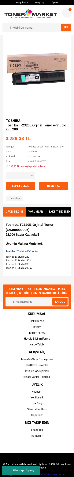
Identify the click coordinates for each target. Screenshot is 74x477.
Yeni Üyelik (37, 397)
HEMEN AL (53, 185)
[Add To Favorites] (53, 175)
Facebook (37, 429)
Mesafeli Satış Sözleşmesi (37, 359)
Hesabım (37, 391)
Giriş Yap (39, 2)
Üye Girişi (37, 403)
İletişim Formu (37, 332)
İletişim (37, 326)
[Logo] (30, 14)
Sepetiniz (37, 415)
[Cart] (67, 13)
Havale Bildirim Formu (37, 338)
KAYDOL (60, 301)
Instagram (37, 435)
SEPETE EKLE (20, 185)
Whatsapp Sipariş (23, 470)
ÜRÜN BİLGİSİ (14, 211)
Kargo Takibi (37, 344)
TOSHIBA (13, 121)
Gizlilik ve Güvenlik (37, 365)
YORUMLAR (35, 211)
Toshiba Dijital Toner (38, 146)
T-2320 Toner (57, 146)
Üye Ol (54, 2)
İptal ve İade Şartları (37, 371)
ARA (65, 27)
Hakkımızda (37, 321)
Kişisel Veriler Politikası (37, 376)
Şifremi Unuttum (37, 409)
